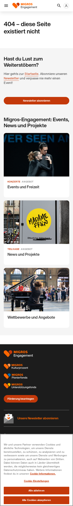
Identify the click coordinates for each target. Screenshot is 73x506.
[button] (6, 6)
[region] (36, 470)
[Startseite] (24, 6)
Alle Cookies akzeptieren (36, 500)
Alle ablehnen (36, 490)
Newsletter (11, 78)
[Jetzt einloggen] (66, 6)
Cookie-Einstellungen (36, 481)
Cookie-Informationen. (43, 474)
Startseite (31, 74)
